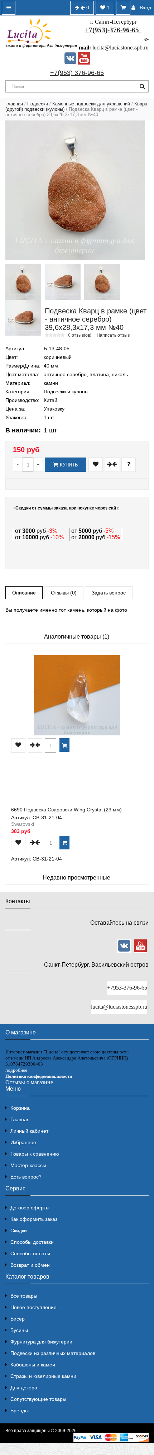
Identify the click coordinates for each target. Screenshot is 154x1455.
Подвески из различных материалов (52, 1353)
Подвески (37, 103)
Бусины (19, 1330)
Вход (145, 7)
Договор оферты (29, 1207)
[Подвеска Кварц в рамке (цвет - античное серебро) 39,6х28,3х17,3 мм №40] (75, 190)
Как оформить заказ (33, 1219)
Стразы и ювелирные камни (43, 1376)
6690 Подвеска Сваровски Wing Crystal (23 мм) (66, 809)
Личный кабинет (29, 1131)
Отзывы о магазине (29, 1082)
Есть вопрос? (26, 1177)
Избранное (23, 1142)
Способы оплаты (30, 1253)
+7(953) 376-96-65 (77, 72)
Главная (14, 103)
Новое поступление (33, 1307)
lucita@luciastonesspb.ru (120, 47)
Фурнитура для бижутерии (41, 1342)
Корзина (20, 1108)
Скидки (18, 1230)
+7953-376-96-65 (127, 988)
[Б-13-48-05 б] (23, 318)
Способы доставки (32, 1242)
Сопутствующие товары (38, 1399)
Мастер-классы (28, 1165)
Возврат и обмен (30, 1265)
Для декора (23, 1387)
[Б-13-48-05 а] (102, 282)
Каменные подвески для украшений (91, 103)
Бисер (17, 1319)
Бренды (19, 1410)
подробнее (16, 1070)
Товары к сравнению (34, 1154)
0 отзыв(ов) (79, 335)
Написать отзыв (113, 335)
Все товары (23, 1296)
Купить (69, 465)
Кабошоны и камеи (32, 1365)
